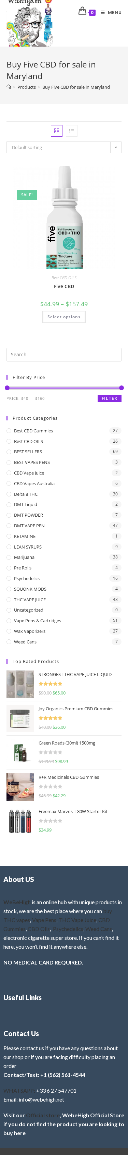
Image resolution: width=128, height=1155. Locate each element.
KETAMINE (24, 536)
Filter (109, 398)
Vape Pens (44, 920)
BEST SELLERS (28, 452)
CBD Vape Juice (29, 473)
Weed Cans (25, 642)
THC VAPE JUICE (30, 600)
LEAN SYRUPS (28, 547)
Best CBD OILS (64, 278)
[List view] (71, 131)
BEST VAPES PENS (32, 462)
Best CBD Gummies (33, 431)
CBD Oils (39, 928)
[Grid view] (56, 131)
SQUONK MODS (30, 589)
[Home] (8, 87)
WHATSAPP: (19, 1090)
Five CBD (64, 286)
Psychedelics (27, 578)
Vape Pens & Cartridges (37, 620)
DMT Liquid (25, 504)
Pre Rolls (22, 568)
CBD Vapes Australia (34, 483)
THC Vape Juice (77, 920)
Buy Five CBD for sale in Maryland (76, 87)
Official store (43, 1115)
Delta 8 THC (26, 494)
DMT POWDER (28, 515)
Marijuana (24, 557)
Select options (64, 317)
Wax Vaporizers (29, 631)
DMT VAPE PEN (29, 526)
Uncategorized (28, 610)
